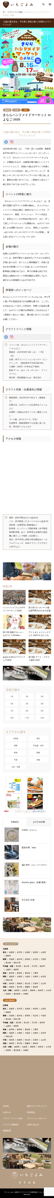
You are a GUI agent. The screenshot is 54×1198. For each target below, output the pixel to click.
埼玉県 (35, 959)
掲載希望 (7, 1130)
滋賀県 (11, 976)
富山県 (26, 966)
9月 (42, 711)
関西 (38, 752)
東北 (38, 738)
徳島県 (11, 987)
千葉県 (43, 959)
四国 (38, 760)
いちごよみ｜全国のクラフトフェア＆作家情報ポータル (24, 1192)
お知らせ (7, 1112)
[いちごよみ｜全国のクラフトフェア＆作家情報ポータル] (18, 4)
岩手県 (19, 952)
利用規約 (31, 1112)
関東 (15, 745)
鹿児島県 (17, 994)
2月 (27, 696)
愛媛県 (27, 987)
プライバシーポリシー (37, 1118)
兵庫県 (35, 976)
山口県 (43, 983)
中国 (16, 110)
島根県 (7, 110)
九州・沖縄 (15, 767)
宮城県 (27, 952)
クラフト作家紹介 (11, 1124)
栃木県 (19, 959)
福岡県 (16, 990)
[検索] (43, 4)
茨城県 (11, 959)
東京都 (8, 962)
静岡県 (19, 973)
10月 (12, 718)
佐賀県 (24, 990)
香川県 (19, 987)
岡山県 (27, 983)
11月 (27, 718)
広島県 (35, 983)
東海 (15, 752)
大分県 (48, 990)
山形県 (43, 952)
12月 (42, 718)
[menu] (49, 4)
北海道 (15, 738)
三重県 (35, 973)
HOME (6, 1106)
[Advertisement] (27, 1079)
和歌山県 (9, 980)
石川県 (34, 966)
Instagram (29, 1183)
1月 (12, 696)
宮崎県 (8, 994)
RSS (34, 1183)
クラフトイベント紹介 (13, 1118)
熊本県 (40, 990)
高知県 (35, 987)
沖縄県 (25, 994)
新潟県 (18, 966)
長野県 (16, 969)
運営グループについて (37, 1106)
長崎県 (32, 990)
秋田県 (35, 952)
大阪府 (27, 976)
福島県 (8, 955)
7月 (12, 711)
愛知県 (27, 973)
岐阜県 (11, 973)
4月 (12, 703)
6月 (42, 703)
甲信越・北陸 (38, 745)
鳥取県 (11, 983)
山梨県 (8, 969)
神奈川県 (17, 962)
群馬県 (27, 959)
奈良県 (43, 976)
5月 (27, 703)
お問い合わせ (33, 1124)
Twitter (20, 1183)
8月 (25, 110)
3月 (42, 696)
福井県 (42, 966)
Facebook (25, 1183)
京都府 (19, 976)
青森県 (11, 952)
